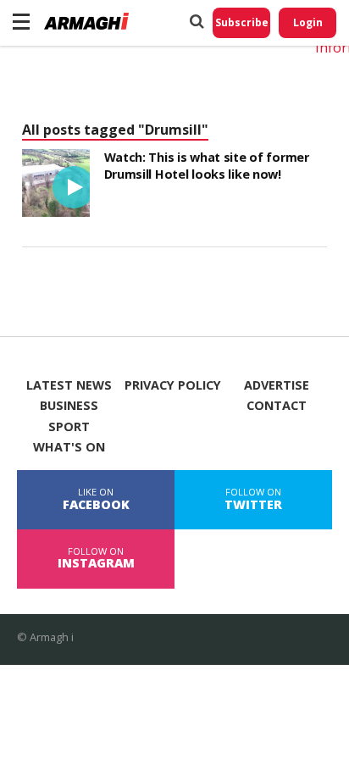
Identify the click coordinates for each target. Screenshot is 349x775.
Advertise (276, 385)
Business (69, 406)
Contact (277, 406)
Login (308, 22)
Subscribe (242, 22)
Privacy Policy (173, 385)
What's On (69, 447)
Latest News (69, 385)
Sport (69, 427)
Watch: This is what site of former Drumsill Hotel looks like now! (206, 165)
